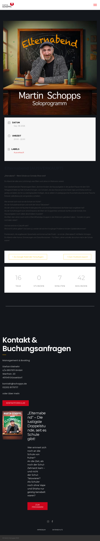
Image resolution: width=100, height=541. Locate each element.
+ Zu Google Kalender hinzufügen (28, 257)
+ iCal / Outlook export (77, 257)
